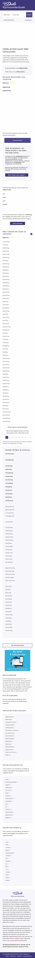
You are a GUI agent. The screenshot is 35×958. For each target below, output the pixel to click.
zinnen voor (16, 72)
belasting (5, 342)
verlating (8, 497)
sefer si (7, 755)
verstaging (9, 483)
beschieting (6, 415)
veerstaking (9, 530)
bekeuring (6, 317)
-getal (7, 850)
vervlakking (9, 562)
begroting (6, 298)
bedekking (6, 257)
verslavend (9, 500)
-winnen (7, 847)
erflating (8, 589)
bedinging (6, 273)
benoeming (6, 368)
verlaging (8, 486)
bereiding (6, 390)
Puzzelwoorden (17, 140)
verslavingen (9, 454)
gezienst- (8, 817)
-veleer (7, 872)
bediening (6, 267)
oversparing (9, 527)
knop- (7, 793)
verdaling (8, 621)
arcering (5, 245)
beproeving (6, 383)
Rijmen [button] (29, 14)
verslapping (9, 460)
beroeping (6, 396)
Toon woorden (17, 223)
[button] (31, 234)
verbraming (8, 614)
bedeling (5, 260)
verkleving (9, 476)
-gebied (7, 861)
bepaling (5, 374)
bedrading (6, 282)
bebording (6, 248)
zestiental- (8, 787)
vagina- (7, 785)
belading (5, 339)
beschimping (6, 421)
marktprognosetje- (11, 782)
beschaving (7, 90)
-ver (6, 869)
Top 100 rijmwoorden (17, 645)
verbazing (8, 611)
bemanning (6, 358)
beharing (5, 301)
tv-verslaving (9, 513)
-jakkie (7, 880)
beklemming (6, 327)
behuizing (6, 304)
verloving (8, 469)
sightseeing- (9, 815)
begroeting (6, 295)
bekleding (6, 323)
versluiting (8, 543)
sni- (6, 806)
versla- (5, 204)
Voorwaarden (27, 956)
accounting (6, 241)
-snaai (7, 877)
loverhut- (8, 796)
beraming (6, 386)
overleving (8, 605)
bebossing (6, 251)
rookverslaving (10, 574)
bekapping (6, 308)
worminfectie (9, 736)
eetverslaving (9, 506)
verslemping (9, 540)
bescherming (7, 412)
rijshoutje (8, 744)
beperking (6, 377)
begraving (6, 87)
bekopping (6, 330)
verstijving (8, 556)
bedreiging (6, 286)
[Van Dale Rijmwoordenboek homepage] (10, 4)
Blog (7, 956)
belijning (5, 352)
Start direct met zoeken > (17, 175)
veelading (8, 608)
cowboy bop (9, 749)
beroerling (6, 402)
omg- (6, 779)
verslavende (9, 537)
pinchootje (8, 741)
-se (6, 864)
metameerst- (9, 798)
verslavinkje (9, 522)
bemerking (6, 361)
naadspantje (9, 727)
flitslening (8, 719)
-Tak (6, 845)
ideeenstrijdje (9, 738)
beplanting (6, 380)
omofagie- (8, 801)
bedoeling (6, 276)
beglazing (6, 289)
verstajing (8, 493)
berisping (5, 393)
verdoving (8, 624)
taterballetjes (9, 747)
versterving (8, 552)
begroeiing (6, 292)
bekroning (6, 336)
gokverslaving (9, 509)
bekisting (5, 320)
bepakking (6, 371)
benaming (6, 364)
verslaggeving (9, 516)
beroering (6, 399)
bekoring (5, 333)
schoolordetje (9, 725)
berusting (5, 409)
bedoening (6, 279)
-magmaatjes (9, 853)
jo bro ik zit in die (10, 752)
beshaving (8, 586)
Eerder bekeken (9, 20)
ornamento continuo (11, 730)
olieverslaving (9, 571)
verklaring (8, 466)
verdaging (8, 618)
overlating (8, 602)
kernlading (8, 596)
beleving (5, 349)
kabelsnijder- (9, 812)
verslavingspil (9, 577)
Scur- (6, 804)
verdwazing (8, 630)
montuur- (8, 809)
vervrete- (8, 790)
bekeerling (6, 311)
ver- (4, 201)
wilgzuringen (9, 717)
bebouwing (6, 254)
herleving (8, 592)
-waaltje (7, 855)
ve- (4, 194)
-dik (6, 866)
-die (6, 858)
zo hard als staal (10, 722)
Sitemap (12, 956)
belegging (6, 345)
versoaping (9, 473)
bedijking (5, 270)
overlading (8, 599)
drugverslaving (10, 568)
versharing (9, 480)
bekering (5, 314)
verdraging (8, 627)
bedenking (6, 264)
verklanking (9, 534)
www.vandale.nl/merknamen (18, 940)
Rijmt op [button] (6, 15)
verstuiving (8, 559)
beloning (5, 355)
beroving (5, 405)
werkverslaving (10, 580)
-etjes (7, 875)
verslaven (8, 490)
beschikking (6, 418)
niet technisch (9, 733)
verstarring (8, 549)
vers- (4, 197)
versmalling (8, 546)
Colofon (19, 956)
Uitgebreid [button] (28, 20)
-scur (6, 842)
